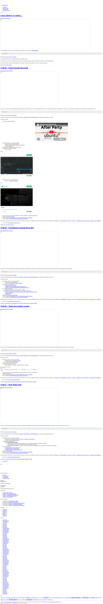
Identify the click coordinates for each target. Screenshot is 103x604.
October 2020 (5, 530)
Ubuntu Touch (44, 599)
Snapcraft (2, 599)
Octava (9, 459)
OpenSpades (16, 440)
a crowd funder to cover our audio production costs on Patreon (20, 217)
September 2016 (6, 575)
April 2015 (5, 592)
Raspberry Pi (94, 597)
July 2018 (5, 555)
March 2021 (5, 527)
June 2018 (5, 556)
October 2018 (5, 552)
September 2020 (6, 531)
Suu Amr (9, 373)
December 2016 (6, 572)
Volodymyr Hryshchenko (13, 295)
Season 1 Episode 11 (9, 292)
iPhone (14, 303)
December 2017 (6, 560)
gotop (10, 149)
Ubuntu (10, 64)
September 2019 (6, 542)
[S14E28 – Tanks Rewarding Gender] (29, 345)
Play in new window (8, 56)
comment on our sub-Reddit (95, 220)
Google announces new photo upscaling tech (13, 449)
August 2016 (5, 576)
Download (14, 56)
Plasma (82, 597)
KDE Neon (37, 597)
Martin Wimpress (34, 117)
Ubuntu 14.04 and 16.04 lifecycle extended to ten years (15, 286)
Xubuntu (51, 599)
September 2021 (6, 520)
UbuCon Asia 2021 (9, 289)
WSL (49, 599)
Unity (47, 599)
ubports (21, 599)
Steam (20, 381)
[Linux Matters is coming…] (45, 48)
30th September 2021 (4, 70)
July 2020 (5, 533)
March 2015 (5, 593)
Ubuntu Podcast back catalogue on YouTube (19, 218)
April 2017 (5, 569)
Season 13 (5, 514)
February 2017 (5, 571)
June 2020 (5, 534)
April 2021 (5, 526)
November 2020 (6, 529)
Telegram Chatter (6, 10)
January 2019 (5, 548)
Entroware (12, 597)
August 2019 (5, 543)
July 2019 (5, 544)
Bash (7, 381)
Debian (4, 597)
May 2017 (5, 568)
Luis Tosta (10, 450)
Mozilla (60, 597)
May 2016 (5, 579)
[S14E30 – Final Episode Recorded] (29, 106)
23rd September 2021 (4, 230)
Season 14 (5, 515)
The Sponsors (5, 9)
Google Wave (7, 294)
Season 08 (5, 509)
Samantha (8, 18)
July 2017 (5, 565)
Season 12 (5, 513)
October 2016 (5, 574)
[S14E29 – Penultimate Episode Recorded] (29, 266)
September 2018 (6, 553)
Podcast (7, 64)
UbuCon (24, 599)
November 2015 (6, 585)
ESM (7, 303)
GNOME (27, 597)
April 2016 (5, 580)
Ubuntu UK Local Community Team (12, 601)
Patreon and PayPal (11, 445)
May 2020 (5, 535)
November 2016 (6, 573)
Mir (57, 597)
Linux (17, 303)
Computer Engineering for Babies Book (12, 447)
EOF (7, 224)
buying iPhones (14, 282)
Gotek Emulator (19, 283)
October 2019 (5, 541)
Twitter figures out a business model (12, 448)
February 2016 (5, 583)
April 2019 (5, 547)
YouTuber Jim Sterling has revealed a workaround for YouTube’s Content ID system (21, 291)
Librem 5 (42, 597)
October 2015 (5, 586)
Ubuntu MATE (34, 599)
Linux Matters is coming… (11, 15)
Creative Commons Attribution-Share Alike (52, 601)
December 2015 (6, 584)
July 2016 (5, 577)
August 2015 (5, 588)
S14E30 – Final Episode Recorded (14, 68)
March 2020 (5, 538)
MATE (49, 597)
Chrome (1, 597)
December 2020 (6, 528)
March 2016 (5, 582)
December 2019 (6, 539)
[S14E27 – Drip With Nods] (29, 423)
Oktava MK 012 (32, 439)
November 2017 (6, 561)
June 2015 (5, 590)
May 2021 (5, 525)
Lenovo (40, 597)
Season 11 (5, 512)
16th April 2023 (3, 18)
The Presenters (5, 8)
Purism (90, 597)
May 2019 (5, 546)
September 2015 (6, 587)
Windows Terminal (16, 360)
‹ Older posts (5, 461)
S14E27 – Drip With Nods (10, 385)
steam (17, 361)
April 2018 (5, 558)
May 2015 (5, 591)
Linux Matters (35, 50)
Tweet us (69, 220)
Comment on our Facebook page (83, 220)
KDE (34, 597)
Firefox (9, 303)
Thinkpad (18, 599)
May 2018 (5, 557)
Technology (31, 303)
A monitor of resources (13, 180)
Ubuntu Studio (40, 599)
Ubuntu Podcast (5, 5)
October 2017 (5, 562)
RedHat (98, 597)
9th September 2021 (4, 387)
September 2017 (6, 563)
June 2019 (5, 545)
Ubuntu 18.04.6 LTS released (10, 285)
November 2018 (6, 550)
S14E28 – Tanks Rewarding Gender (14, 306)
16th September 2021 (4, 309)
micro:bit (52, 597)
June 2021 (5, 524)
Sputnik (5, 599)
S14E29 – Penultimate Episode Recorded (17, 228)
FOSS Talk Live (22, 597)
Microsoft (55, 597)
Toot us (73, 220)
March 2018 (5, 559)
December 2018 (6, 549)
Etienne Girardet (11, 216)
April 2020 (5, 536)
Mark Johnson (26, 117)
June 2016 (5, 578)
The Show (5, 7)
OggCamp (69, 597)
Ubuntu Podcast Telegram (13, 222)
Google (31, 597)
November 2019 (6, 540)
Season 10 (5, 511)
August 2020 (5, 532)
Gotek (12, 303)
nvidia (65, 597)
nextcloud (63, 597)
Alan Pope (21, 117)
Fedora (15, 597)
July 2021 (5, 523)
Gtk (32, 597)
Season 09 (5, 510)
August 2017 (5, 564)
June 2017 (5, 567)
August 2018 (5, 554)
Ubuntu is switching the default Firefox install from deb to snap (17, 287)
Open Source (21, 303)
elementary (8, 597)
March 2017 (5, 570)
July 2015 (5, 589)
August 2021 (5, 521)
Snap (28, 303)
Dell (6, 597)
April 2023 (5, 519)
